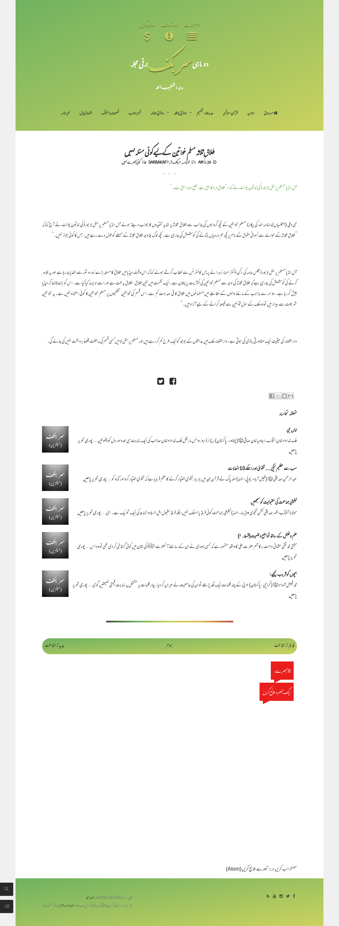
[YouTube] (274, 896)
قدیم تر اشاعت (284, 646)
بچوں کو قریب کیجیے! (283, 574)
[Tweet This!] (160, 382)
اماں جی (292, 430)
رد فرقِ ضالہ (157, 114)
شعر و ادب (134, 114)
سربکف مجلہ (92, 898)
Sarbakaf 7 (158, 162)
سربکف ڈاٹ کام (69, 905)
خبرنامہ (65, 114)
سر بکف (170, 63)
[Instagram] (281, 896)
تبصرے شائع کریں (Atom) (247, 869)
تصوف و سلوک (110, 114)
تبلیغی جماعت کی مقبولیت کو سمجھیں (274, 502)
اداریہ (250, 114)
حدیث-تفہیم (205, 114)
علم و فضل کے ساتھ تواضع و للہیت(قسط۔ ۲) (267, 536)
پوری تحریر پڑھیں (95, 479)
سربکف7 (175, 162)
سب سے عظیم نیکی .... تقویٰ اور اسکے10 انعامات (262, 468)
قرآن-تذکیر (230, 114)
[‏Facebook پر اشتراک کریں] (271, 396)
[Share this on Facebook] (172, 382)
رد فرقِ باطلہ (180, 114)
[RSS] (268, 896)
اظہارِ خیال (85, 114)
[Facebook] (294, 896)
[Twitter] (287, 896)
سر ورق (268, 114)
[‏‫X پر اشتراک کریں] (278, 396)
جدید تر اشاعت (54, 646)
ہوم (169, 646)
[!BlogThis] (284, 396)
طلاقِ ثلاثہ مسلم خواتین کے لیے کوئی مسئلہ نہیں (169, 151)
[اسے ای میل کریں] (290, 396)
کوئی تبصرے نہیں (131, 162)
